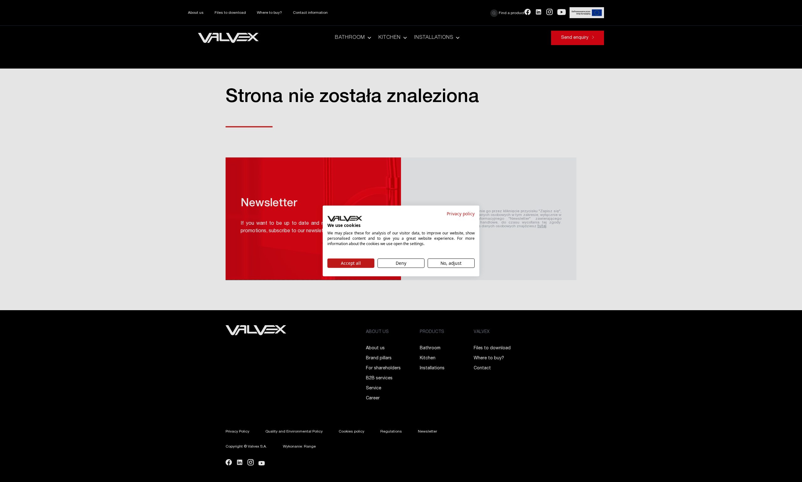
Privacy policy (461, 214)
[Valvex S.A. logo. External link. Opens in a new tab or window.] (344, 219)
